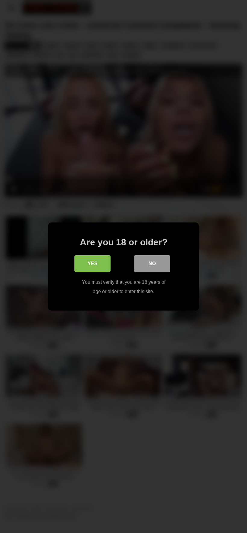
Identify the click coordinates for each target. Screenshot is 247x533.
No (152, 263)
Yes (93, 263)
